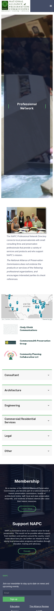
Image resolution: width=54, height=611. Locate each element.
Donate (27, 551)
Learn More (27, 509)
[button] (51, 6)
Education (15, 606)
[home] (15, 6)
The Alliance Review (39, 606)
